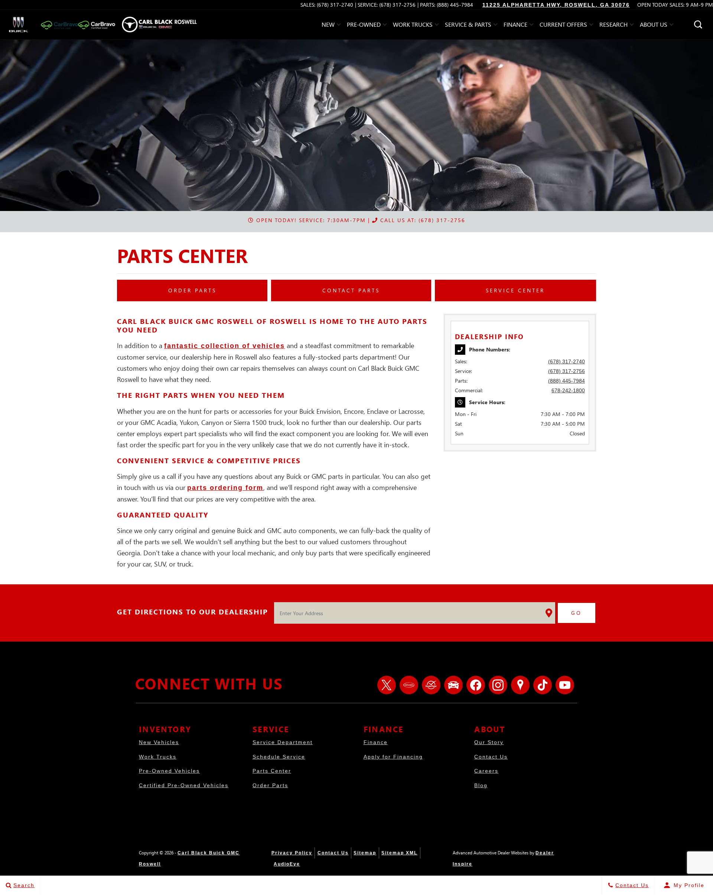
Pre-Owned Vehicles (169, 771)
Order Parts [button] (192, 290)
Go (576, 612)
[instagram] (498, 685)
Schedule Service (279, 757)
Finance (376, 742)
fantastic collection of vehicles (224, 346)
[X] (386, 685)
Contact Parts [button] (351, 290)
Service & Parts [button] (468, 25)
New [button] (330, 25)
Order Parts (270, 785)
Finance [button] (515, 25)
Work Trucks (157, 757)
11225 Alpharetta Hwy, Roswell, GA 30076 (556, 5)
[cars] (409, 685)
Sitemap (365, 853)
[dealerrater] (431, 685)
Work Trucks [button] (413, 25)
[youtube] (565, 685)
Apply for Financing (393, 757)
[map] (520, 685)
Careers (486, 771)
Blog (481, 785)
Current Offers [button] (563, 25)
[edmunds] (453, 685)
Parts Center (272, 771)
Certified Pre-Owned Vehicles (183, 785)
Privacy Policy (291, 853)
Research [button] (613, 25)
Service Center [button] (515, 290)
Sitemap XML (399, 853)
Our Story (489, 742)
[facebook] (475, 685)
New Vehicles (159, 742)
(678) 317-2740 (566, 361)
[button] (698, 24)
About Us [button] (653, 25)
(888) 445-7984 (566, 381)
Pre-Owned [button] (363, 25)
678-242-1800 (568, 390)
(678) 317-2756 (566, 371)
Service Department (283, 742)
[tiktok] (542, 685)
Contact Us (491, 757)
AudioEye (287, 864)
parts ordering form (225, 487)
